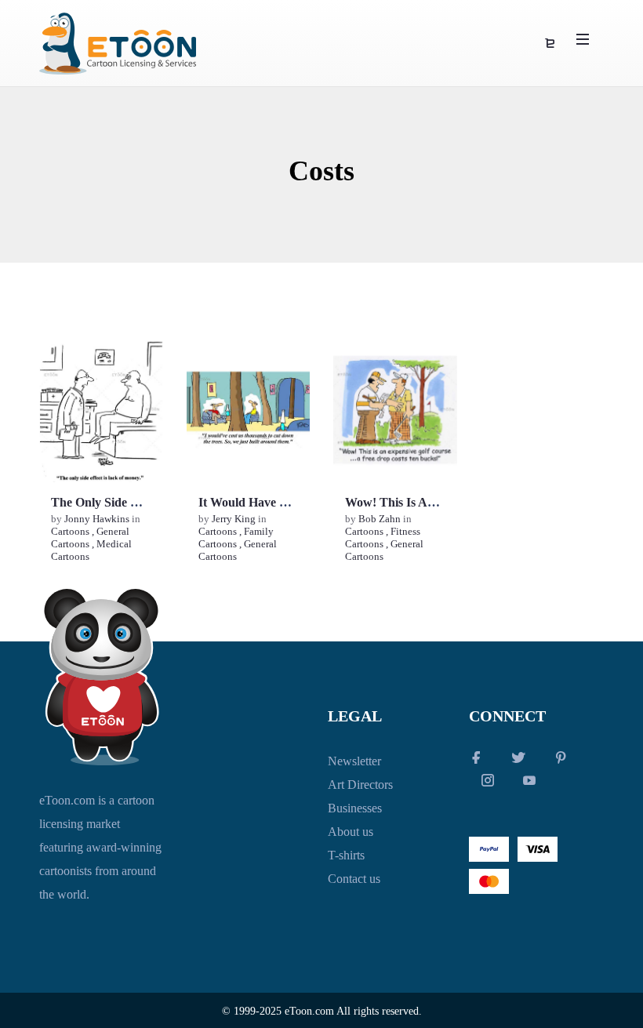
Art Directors (360, 784)
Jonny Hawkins (98, 519)
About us (350, 831)
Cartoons (70, 531)
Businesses (355, 808)
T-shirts (346, 855)
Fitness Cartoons (382, 537)
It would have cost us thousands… (296, 502)
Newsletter (354, 761)
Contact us (354, 878)
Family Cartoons (236, 537)
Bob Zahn (380, 519)
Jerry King (235, 519)
